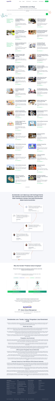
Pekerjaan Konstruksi (9, 391)
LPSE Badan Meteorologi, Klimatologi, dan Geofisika (20, 389)
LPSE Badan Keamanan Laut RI (21, 383)
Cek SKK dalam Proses (31, 384)
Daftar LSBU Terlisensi (31, 388)
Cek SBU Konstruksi (30, 383)
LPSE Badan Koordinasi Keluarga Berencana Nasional (21, 385)
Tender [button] (23, 1)
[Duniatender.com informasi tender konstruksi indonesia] (9, 1)
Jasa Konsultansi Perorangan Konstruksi (10, 386)
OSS (39, 388)
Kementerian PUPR (41, 383)
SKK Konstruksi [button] (41, 1)
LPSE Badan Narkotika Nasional (21, 390)
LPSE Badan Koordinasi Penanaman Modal (22, 387)
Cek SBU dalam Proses (31, 385)
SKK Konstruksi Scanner (31, 393)
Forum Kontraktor (41, 385)
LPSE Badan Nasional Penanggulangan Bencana (20, 392)
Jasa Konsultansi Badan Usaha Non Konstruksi (11, 384)
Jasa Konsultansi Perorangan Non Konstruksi (11, 388)
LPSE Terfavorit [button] (28, 1)
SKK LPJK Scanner (30, 389)
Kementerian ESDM (41, 389)
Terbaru (20, 1)
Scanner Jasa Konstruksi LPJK (32, 392)
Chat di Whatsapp (16, 291)
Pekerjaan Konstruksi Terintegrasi (11, 392)
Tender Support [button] (35, 1)
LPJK (39, 384)
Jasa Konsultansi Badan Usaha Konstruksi (11, 382)
